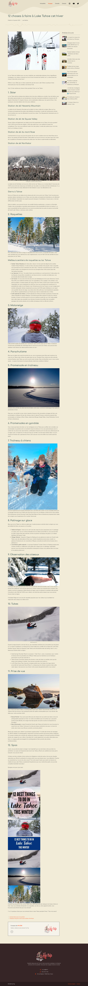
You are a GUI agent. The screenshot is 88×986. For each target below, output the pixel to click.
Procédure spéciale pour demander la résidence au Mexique (73, 82)
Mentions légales (71, 984)
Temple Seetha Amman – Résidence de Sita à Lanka (73, 53)
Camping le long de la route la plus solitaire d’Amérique (21, 918)
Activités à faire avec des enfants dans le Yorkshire (73, 61)
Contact (78, 984)
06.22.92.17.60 (45, 971)
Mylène (20, 925)
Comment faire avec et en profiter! (17, 917)
